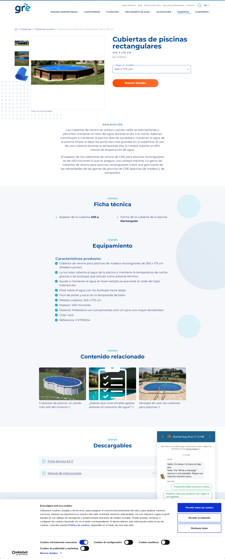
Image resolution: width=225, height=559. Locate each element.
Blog (140, 5)
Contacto (190, 5)
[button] (199, 5)
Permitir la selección (199, 518)
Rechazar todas (199, 528)
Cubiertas (25, 29)
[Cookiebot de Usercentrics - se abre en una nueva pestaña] (19, 553)
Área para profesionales (173, 5)
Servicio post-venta (152, 5)
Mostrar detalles (49, 553)
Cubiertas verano (44, 29)
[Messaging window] (186, 484)
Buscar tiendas (135, 83)
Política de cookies (79, 525)
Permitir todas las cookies (199, 507)
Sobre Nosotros (129, 5)
